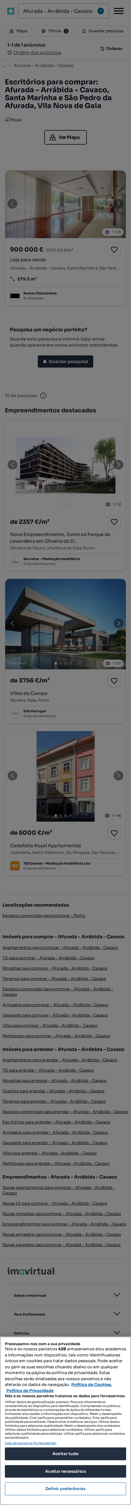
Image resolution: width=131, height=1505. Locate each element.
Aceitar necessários (65, 1471)
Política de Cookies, (91, 1384)
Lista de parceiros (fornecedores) (30, 1443)
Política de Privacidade (30, 1390)
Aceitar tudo (65, 1453)
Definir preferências (65, 1488)
